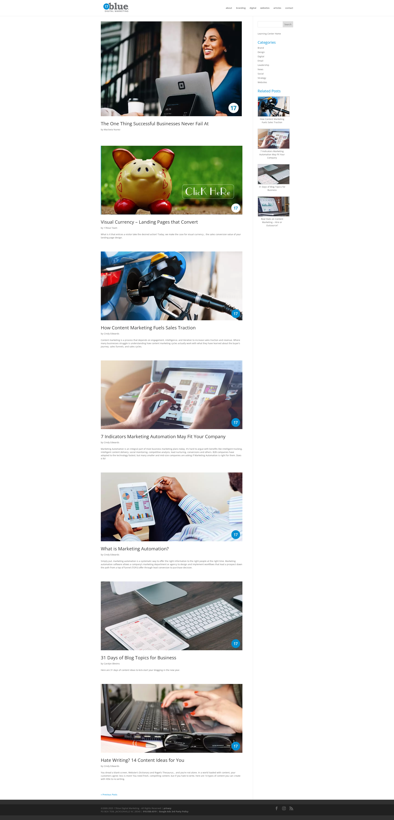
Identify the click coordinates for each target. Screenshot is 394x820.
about (229, 8)
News (260, 69)
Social (261, 73)
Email (260, 60)
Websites (262, 82)
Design (261, 52)
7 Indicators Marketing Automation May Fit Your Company (163, 436)
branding (241, 8)
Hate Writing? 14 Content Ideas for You (142, 760)
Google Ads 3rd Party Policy (173, 811)
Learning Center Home (269, 33)
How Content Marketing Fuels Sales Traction (148, 327)
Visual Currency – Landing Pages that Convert (149, 222)
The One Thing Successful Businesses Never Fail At (155, 123)
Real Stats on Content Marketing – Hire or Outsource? (272, 222)
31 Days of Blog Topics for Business (138, 657)
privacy (167, 808)
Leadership (263, 65)
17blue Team (110, 227)
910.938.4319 (150, 811)
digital (253, 8)
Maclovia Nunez (112, 129)
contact (289, 8)
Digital (261, 56)
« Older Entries (108, 794)
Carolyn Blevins (112, 663)
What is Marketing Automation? (135, 548)
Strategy (262, 77)
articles (277, 8)
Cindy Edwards (111, 333)
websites (264, 8)
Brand (261, 47)
